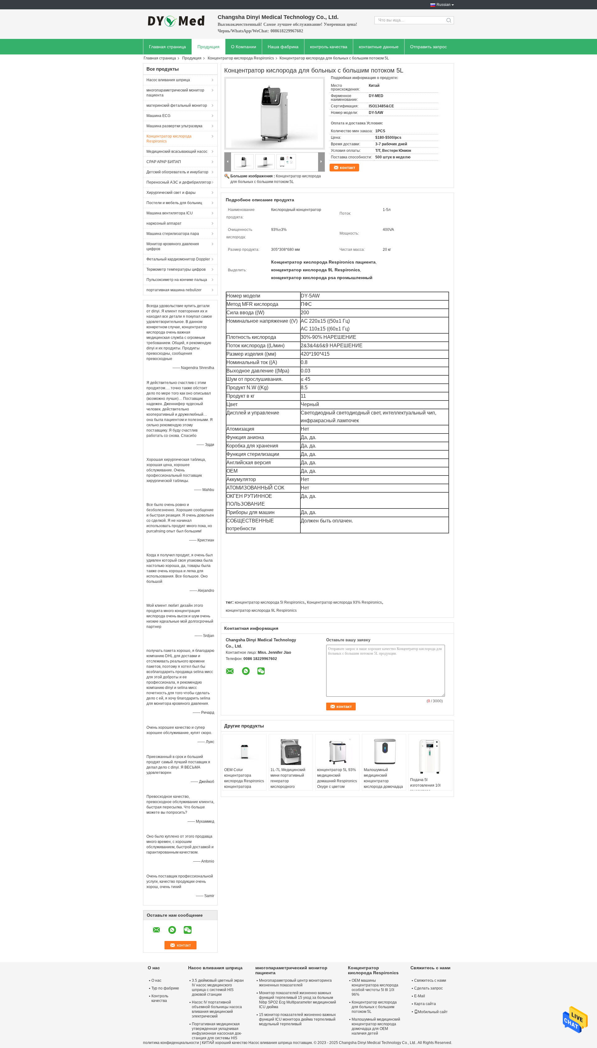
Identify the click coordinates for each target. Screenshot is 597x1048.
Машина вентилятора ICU (169, 213)
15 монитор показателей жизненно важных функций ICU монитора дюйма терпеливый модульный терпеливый (297, 1019)
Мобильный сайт (433, 1012)
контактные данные (379, 46)
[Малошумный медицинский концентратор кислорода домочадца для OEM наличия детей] (384, 751)
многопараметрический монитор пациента (175, 92)
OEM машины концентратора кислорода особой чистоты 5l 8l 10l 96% (375, 987)
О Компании (243, 46)
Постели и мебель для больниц (174, 203)
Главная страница (167, 46)
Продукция (208, 46)
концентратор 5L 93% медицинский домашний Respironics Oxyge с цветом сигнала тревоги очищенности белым (337, 784)
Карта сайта (425, 1004)
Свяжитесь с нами (430, 980)
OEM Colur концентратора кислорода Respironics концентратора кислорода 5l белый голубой (244, 784)
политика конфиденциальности (171, 1043)
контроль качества (328, 46)
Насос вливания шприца (168, 80)
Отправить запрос (428, 46)
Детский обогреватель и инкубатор (177, 172)
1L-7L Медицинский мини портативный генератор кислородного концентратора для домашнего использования (288, 787)
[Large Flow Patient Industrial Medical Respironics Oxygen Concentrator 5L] (274, 113)
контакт (347, 167)
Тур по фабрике (165, 988)
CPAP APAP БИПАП (163, 162)
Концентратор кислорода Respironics (241, 58)
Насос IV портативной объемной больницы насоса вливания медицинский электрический (217, 1009)
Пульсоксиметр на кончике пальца (176, 280)
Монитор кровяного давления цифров (172, 246)
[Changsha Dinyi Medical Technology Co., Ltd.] (177, 20)
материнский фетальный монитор (176, 105)
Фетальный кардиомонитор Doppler (178, 259)
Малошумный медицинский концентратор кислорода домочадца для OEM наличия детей (383, 784)
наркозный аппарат (164, 223)
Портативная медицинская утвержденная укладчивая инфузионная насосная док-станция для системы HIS (217, 1031)
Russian (444, 4)
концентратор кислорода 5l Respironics (269, 602)
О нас (156, 980)
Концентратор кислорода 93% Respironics (344, 602)
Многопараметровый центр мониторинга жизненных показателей (295, 982)
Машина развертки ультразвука (174, 126)
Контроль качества (159, 998)
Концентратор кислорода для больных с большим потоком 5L (374, 1007)
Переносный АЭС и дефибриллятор (178, 182)
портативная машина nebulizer (173, 290)
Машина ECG (158, 116)
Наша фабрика (283, 46)
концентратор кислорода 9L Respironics (261, 610)
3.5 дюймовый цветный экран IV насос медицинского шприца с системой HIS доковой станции (218, 987)
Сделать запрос (428, 988)
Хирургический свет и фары (171, 192)
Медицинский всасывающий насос (176, 151)
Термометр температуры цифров (176, 269)
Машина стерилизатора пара (172, 234)
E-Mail (419, 996)
